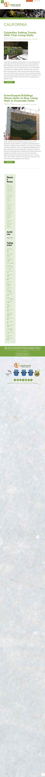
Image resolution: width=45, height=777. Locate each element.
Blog (8, 269)
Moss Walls (9, 309)
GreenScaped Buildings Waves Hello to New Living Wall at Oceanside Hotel (21, 98)
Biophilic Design (27, 39)
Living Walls (34, 39)
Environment (10, 274)
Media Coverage (9, 305)
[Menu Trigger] (2, 1)
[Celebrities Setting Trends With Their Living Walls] (16, 59)
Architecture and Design (16, 39)
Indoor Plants (8, 298)
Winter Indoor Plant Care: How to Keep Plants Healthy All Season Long (10, 189)
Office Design (10, 321)
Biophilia (9, 263)
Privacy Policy (35, 383)
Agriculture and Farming (10, 249)
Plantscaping (10, 325)
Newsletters (10, 318)
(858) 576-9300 (37, 0)
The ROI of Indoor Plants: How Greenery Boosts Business (10, 224)
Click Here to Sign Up (22, 354)
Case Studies (26, 104)
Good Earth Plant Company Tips (9, 290)
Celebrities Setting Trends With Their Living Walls (20, 34)
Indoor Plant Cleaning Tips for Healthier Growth (10, 207)
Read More (9, 82)
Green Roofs (10, 294)
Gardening (9, 278)
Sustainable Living (9, 329)
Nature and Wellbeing (9, 313)
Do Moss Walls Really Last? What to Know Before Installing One (10, 198)
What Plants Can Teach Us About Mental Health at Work (10, 215)
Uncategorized (10, 332)
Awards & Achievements (10, 260)
